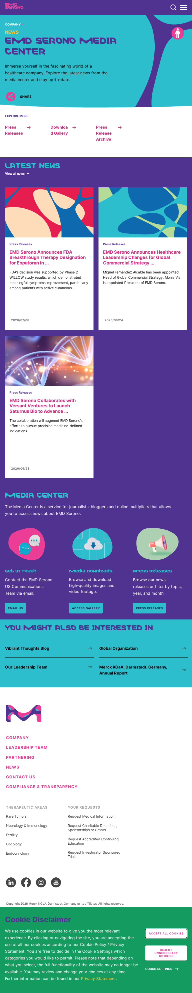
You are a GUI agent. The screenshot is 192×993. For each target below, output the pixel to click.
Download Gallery (59, 130)
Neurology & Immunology (26, 826)
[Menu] (184, 8)
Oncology (14, 844)
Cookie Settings (158, 969)
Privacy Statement (98, 978)
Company (13, 24)
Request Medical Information (91, 816)
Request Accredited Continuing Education (93, 841)
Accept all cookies (166, 933)
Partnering (20, 757)
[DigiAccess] (178, 33)
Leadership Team (27, 747)
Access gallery (86, 608)
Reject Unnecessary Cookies (166, 953)
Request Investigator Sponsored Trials (94, 854)
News (12, 767)
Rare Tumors (16, 816)
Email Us (15, 608)
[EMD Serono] (24, 7)
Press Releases (14, 130)
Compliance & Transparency (42, 786)
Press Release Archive (104, 133)
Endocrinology (17, 853)
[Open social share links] (10, 96)
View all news (15, 173)
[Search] (173, 8)
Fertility (12, 835)
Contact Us (20, 777)
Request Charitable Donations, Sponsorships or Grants (92, 828)
